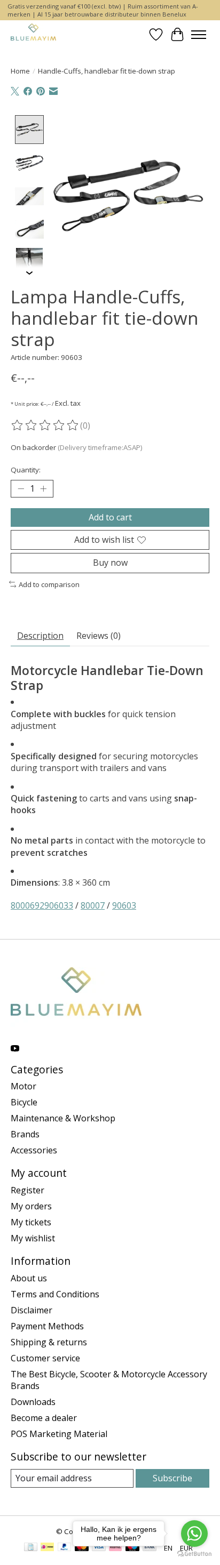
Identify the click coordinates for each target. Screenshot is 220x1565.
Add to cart (110, 517)
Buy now (110, 562)
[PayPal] (65, 1548)
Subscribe (172, 1478)
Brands (25, 1134)
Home (20, 71)
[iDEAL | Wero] (47, 1548)
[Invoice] (30, 1548)
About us (29, 1278)
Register (27, 1190)
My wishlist (33, 1238)
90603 (124, 905)
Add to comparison (49, 584)
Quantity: (26, 470)
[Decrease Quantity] (21, 489)
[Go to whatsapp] (194, 1533)
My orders (31, 1206)
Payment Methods (47, 1326)
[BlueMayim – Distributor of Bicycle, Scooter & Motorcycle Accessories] (33, 34)
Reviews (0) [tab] (98, 635)
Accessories (34, 1150)
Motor (23, 1086)
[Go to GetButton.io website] (194, 1554)
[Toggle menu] (198, 34)
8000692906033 (42, 905)
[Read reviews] (45, 425)
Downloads (33, 1402)
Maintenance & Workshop (63, 1118)
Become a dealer (44, 1418)
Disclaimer (31, 1310)
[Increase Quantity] (43, 489)
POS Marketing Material (59, 1434)
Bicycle (24, 1102)
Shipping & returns (49, 1342)
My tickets (31, 1222)
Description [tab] (40, 635)
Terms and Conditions (55, 1294)
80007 (93, 905)
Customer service (45, 1358)
